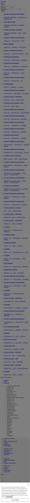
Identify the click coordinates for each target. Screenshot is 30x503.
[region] (15, 492)
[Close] (28, 485)
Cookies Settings (15, 500)
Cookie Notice (9, 496)
